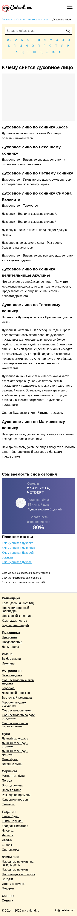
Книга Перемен (12, 821)
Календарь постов (14, 620)
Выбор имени (11, 658)
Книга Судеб (10, 816)
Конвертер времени (16, 799)
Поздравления (12, 642)
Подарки (8, 888)
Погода (7, 780)
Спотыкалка (10, 849)
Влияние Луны (12, 763)
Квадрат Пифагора (15, 825)
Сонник (7, 900)
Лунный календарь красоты (15, 753)
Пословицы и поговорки (18, 874)
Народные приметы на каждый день (17, 863)
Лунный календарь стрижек (15, 745)
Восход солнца (12, 785)
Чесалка (7, 835)
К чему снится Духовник (18, 547)
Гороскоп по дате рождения (14, 704)
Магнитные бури (13, 775)
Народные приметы (15, 869)
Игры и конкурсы (13, 883)
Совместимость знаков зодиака (18, 682)
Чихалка (7, 830)
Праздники (9, 637)
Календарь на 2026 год (18, 603)
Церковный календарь (17, 615)
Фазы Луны (10, 759)
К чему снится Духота (17, 562)
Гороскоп (8, 688)
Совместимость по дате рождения (18, 716)
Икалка (7, 840)
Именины (8, 663)
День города (10, 646)
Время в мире (11, 790)
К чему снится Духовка (17, 543)
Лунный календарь (15, 738)
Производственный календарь (15, 609)
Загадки (7, 879)
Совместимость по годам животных (15, 725)
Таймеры (8, 804)
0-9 (9, 39)
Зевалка (7, 844)
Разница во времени (16, 794)
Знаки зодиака (12, 675)
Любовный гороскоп (16, 692)
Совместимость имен (17, 710)
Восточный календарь (17, 697)
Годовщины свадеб (15, 625)
